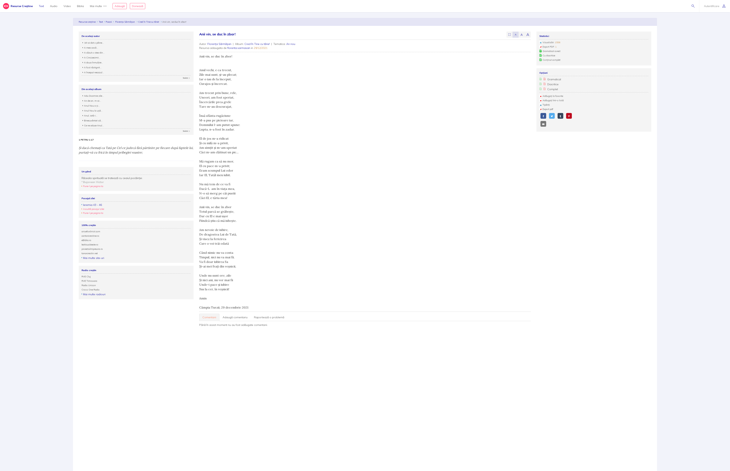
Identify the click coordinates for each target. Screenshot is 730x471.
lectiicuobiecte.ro (90, 244)
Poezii (109, 21)
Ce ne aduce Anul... (94, 125)
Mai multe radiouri (94, 294)
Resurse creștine (87, 21)
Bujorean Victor (93, 182)
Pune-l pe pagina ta (93, 186)
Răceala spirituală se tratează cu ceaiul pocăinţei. (112, 178)
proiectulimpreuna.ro (92, 248)
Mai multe (96, 6)
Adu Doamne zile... (94, 95)
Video (67, 6)
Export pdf (548, 109)
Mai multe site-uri (93, 258)
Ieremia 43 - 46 (92, 205)
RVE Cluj (86, 276)
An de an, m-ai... (92, 100)
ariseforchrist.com (91, 231)
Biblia (80, 6)
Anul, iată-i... (90, 115)
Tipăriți (546, 104)
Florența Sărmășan (125, 21)
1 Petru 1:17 (86, 140)
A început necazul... (94, 72)
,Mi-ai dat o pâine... (94, 42)
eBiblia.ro (86, 240)
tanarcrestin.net (90, 253)
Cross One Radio (91, 289)
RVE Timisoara (89, 280)
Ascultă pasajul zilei (93, 209)
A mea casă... (91, 47)
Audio (53, 6)
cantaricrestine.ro (90, 235)
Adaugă (120, 6)
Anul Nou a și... (92, 105)
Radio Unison (89, 285)
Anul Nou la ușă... (93, 110)
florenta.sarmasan (238, 48)
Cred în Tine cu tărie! (149, 21)
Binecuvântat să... (93, 120)
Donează (137, 6)
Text (41, 6)
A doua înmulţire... (93, 62)
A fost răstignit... (93, 67)
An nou (290, 44)
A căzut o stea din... (94, 52)
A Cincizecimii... (92, 57)
